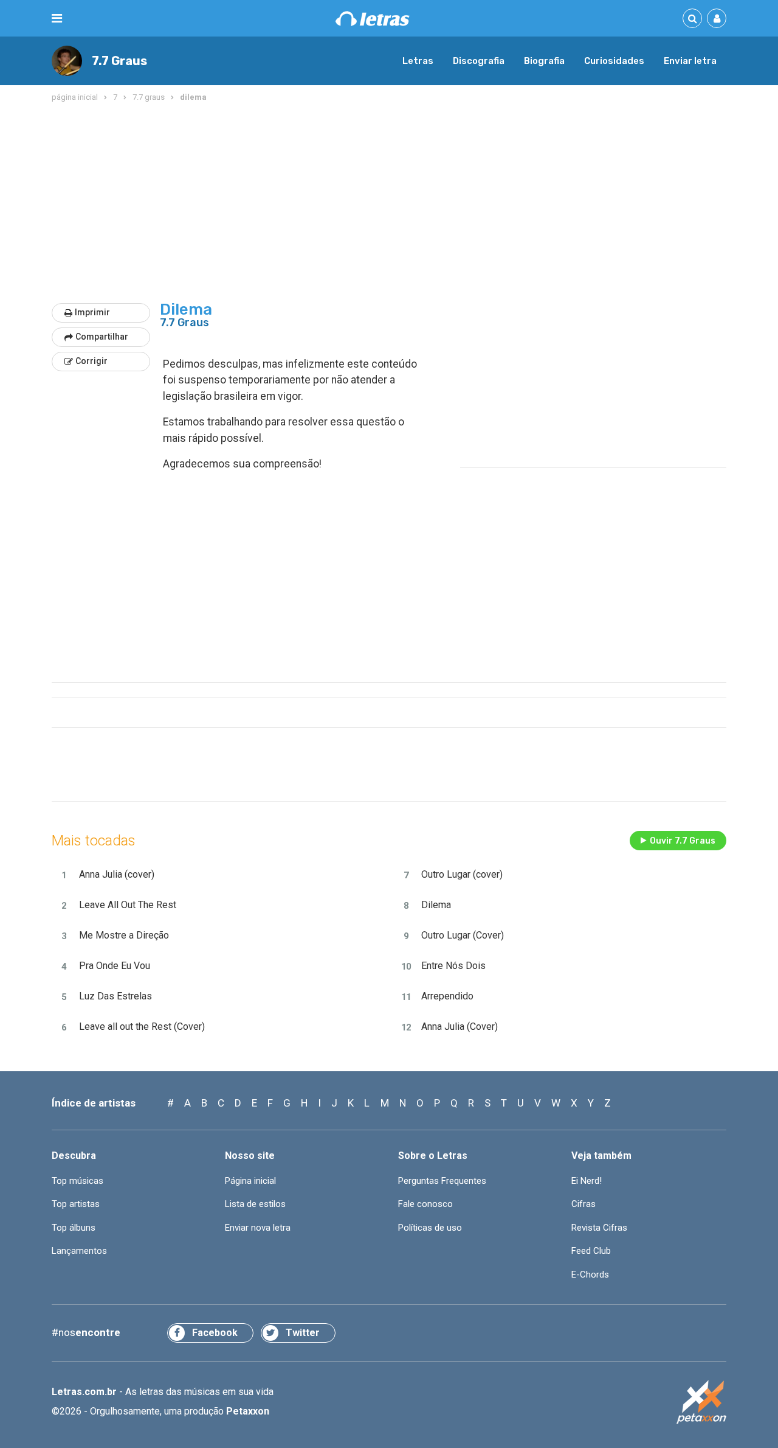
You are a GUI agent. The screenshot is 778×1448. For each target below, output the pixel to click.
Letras (417, 60)
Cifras (583, 1203)
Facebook (215, 1332)
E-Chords (590, 1274)
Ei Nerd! (586, 1180)
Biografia (544, 60)
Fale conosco (425, 1203)
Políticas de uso (430, 1227)
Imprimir (92, 312)
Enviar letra (690, 60)
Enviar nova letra (258, 1227)
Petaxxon (247, 1411)
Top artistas (76, 1203)
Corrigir (91, 361)
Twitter (303, 1332)
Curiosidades (614, 60)
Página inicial (250, 1180)
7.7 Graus (119, 61)
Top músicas (77, 1180)
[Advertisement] (389, 203)
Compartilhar (101, 336)
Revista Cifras (599, 1227)
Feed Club (591, 1250)
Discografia (478, 60)
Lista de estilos (255, 1203)
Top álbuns (73, 1227)
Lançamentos (79, 1250)
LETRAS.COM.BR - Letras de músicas (373, 18)
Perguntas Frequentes (442, 1180)
